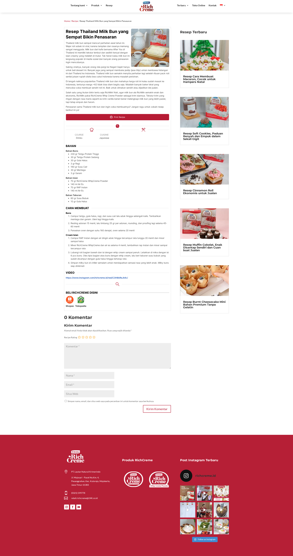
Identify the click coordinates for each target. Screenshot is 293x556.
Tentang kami (78, 5)
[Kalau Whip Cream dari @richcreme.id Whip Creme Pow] (187, 493)
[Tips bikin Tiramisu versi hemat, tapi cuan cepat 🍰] (204, 526)
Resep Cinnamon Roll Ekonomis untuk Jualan (200, 192)
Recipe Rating (70, 337)
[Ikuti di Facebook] (72, 507)
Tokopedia (80, 306)
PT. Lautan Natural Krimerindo (85, 471)
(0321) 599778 (78, 493)
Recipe (75, 21)
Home (67, 21)
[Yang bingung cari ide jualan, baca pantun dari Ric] (187, 510)
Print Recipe (119, 117)
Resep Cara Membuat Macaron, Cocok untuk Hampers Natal (199, 79)
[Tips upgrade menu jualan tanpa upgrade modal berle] (204, 493)
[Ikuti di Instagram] (66, 507)
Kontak (213, 5)
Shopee (70, 306)
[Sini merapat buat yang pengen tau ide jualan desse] (221, 510)
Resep (109, 5)
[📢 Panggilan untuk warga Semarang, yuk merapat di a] (221, 493)
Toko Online (198, 5)
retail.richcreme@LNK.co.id (84, 498)
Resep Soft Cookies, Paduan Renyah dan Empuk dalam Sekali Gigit (203, 136)
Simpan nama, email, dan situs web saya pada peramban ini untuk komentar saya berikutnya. (111, 401)
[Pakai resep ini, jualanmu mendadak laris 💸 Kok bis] (187, 526)
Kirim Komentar (157, 409)
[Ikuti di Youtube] (78, 507)
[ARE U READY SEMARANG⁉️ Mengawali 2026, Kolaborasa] (204, 510)
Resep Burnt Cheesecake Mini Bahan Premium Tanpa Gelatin (204, 304)
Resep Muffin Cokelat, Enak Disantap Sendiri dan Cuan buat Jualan (202, 247)
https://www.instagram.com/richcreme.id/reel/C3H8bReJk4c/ (97, 277)
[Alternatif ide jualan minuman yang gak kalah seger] (221, 526)
